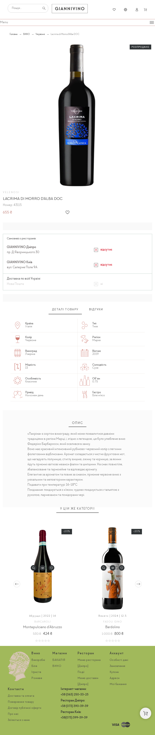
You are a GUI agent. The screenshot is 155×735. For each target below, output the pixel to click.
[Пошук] (44, 8)
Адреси (115, 678)
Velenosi (11, 192)
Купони (114, 672)
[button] (67, 212)
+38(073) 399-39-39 (74, 717)
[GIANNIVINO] (70, 9)
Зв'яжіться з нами (19, 720)
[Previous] (16, 584)
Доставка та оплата (21, 696)
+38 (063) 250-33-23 (74, 694)
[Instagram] (64, 725)
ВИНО (56, 666)
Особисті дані (119, 660)
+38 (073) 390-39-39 (74, 706)
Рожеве (36, 678)
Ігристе (36, 672)
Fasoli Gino (112, 621)
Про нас (13, 714)
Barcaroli (42, 621)
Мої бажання (118, 684)
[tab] (65, 309)
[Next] (138, 584)
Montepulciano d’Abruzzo (42, 627)
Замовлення (117, 666)
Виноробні (38, 660)
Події (81, 672)
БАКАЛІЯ (58, 660)
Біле (34, 666)
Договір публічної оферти (24, 708)
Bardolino (112, 627)
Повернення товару (21, 702)
